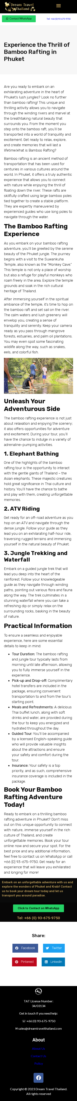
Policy (38, 1063)
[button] (58, 5)
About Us (38, 1048)
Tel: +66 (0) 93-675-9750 (58, 18)
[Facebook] (38, 1078)
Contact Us (38, 1056)
